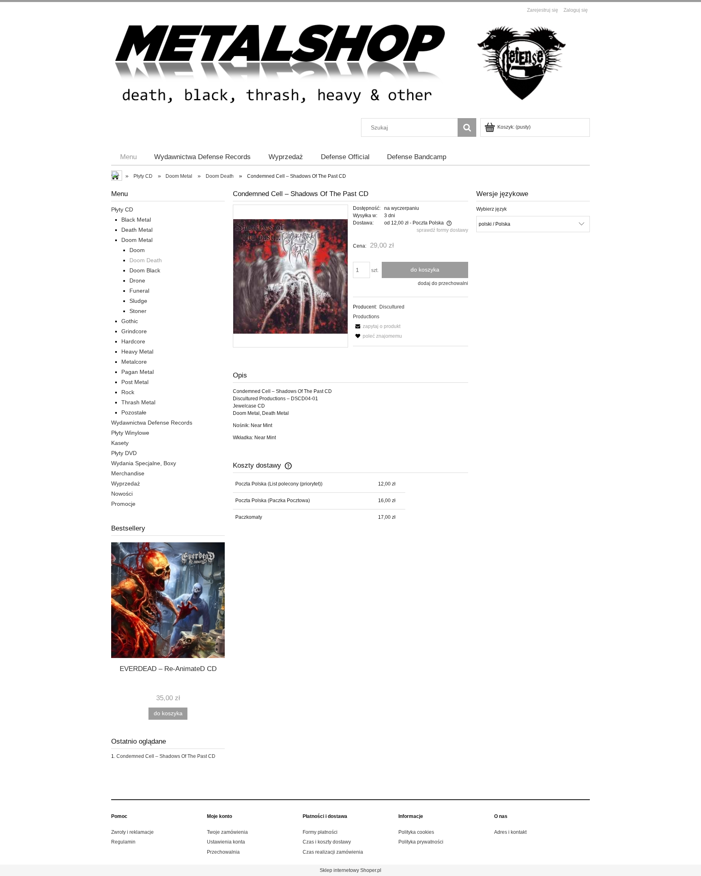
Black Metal (136, 219)
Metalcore (134, 361)
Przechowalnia (223, 852)
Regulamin (123, 842)
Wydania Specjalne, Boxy (143, 463)
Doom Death (145, 260)
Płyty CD (122, 209)
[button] (376, 326)
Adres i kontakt (510, 832)
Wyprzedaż (125, 483)
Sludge (138, 301)
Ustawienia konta (226, 842)
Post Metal (134, 382)
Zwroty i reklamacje (132, 832)
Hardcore (133, 341)
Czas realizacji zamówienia (333, 852)
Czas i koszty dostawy (327, 842)
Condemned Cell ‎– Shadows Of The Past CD (165, 756)
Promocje (123, 504)
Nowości (122, 493)
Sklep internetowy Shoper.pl (350, 870)
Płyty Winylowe (130, 432)
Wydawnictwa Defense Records (151, 422)
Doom (137, 250)
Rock (127, 392)
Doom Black (144, 270)
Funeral (139, 290)
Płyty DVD (124, 453)
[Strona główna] (350, 67)
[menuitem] (128, 157)
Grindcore (134, 331)
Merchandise (127, 473)
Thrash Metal (138, 402)
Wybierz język (491, 209)
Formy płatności (320, 832)
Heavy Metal (137, 351)
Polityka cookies (416, 832)
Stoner (137, 311)
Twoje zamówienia (227, 832)
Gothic (129, 321)
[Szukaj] (467, 127)
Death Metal (137, 230)
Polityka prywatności (420, 842)
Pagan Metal (137, 372)
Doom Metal (137, 240)
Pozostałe (133, 412)
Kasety (120, 443)
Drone (137, 280)
